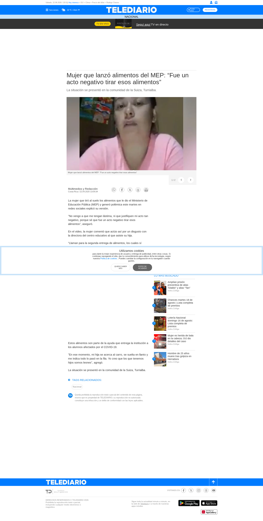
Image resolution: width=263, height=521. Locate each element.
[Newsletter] (216, 3)
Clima (87, 3)
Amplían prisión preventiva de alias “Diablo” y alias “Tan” (179, 285)
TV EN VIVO (192, 10)
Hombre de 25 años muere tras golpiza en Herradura (179, 356)
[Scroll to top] (213, 482)
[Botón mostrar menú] (52, 9)
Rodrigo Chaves (112, 3)
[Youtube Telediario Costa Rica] (213, 490)
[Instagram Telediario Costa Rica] (198, 490)
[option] (131, 136)
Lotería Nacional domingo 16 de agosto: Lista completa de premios (180, 322)
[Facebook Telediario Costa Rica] (183, 490)
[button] (114, 190)
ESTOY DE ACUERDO (142, 267)
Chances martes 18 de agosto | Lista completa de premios (180, 303)
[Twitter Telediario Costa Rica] (191, 490)
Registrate (210, 10)
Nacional (131, 16)
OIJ (82, 3)
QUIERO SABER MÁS (120, 267)
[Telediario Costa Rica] (131, 10)
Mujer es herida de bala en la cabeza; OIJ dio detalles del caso (180, 338)
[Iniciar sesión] (211, 2)
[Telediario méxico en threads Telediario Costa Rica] (206, 490)
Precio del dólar (98, 3)
